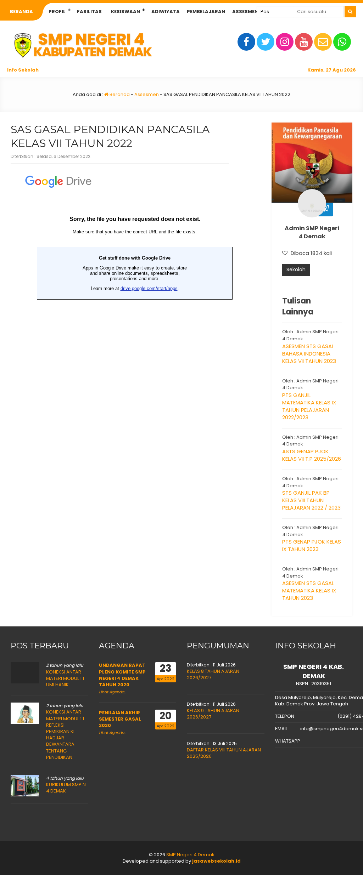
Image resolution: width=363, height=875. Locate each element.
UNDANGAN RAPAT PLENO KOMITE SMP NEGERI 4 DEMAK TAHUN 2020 (122, 675)
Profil (57, 11)
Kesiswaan (125, 11)
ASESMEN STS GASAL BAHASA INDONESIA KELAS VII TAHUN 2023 (309, 353)
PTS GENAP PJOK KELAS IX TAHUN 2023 (311, 545)
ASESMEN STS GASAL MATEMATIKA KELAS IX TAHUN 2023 (309, 590)
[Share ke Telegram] (325, 208)
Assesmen (245, 11)
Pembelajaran (206, 11)
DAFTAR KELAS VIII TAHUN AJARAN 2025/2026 (224, 753)
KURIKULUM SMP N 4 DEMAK (66, 787)
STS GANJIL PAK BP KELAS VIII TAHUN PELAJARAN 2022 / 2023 (311, 500)
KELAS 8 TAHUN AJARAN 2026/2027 (213, 674)
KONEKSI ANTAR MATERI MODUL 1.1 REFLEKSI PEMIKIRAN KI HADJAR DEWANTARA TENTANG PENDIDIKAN (65, 734)
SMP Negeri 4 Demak (190, 854)
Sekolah (296, 269)
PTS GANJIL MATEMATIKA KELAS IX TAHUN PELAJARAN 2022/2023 (309, 406)
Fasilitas (89, 11)
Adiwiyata (165, 11)
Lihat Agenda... (112, 692)
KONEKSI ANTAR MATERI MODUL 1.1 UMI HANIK (65, 678)
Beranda (21, 11)
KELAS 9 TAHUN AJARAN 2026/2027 (213, 713)
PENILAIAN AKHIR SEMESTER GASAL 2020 (120, 719)
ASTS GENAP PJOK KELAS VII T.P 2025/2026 (311, 455)
